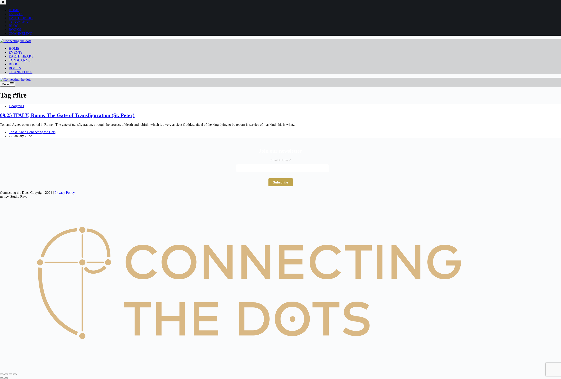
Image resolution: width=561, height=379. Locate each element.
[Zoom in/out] (2, 374)
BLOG (14, 64)
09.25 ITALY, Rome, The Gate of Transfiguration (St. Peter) (67, 115)
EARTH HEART (21, 56)
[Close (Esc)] (15, 374)
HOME (14, 48)
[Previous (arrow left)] (2, 378)
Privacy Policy (65, 192)
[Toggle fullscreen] (6, 374)
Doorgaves (16, 106)
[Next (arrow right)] (6, 378)
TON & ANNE (19, 60)
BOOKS (15, 68)
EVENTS (16, 52)
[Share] (10, 374)
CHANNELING (20, 72)
